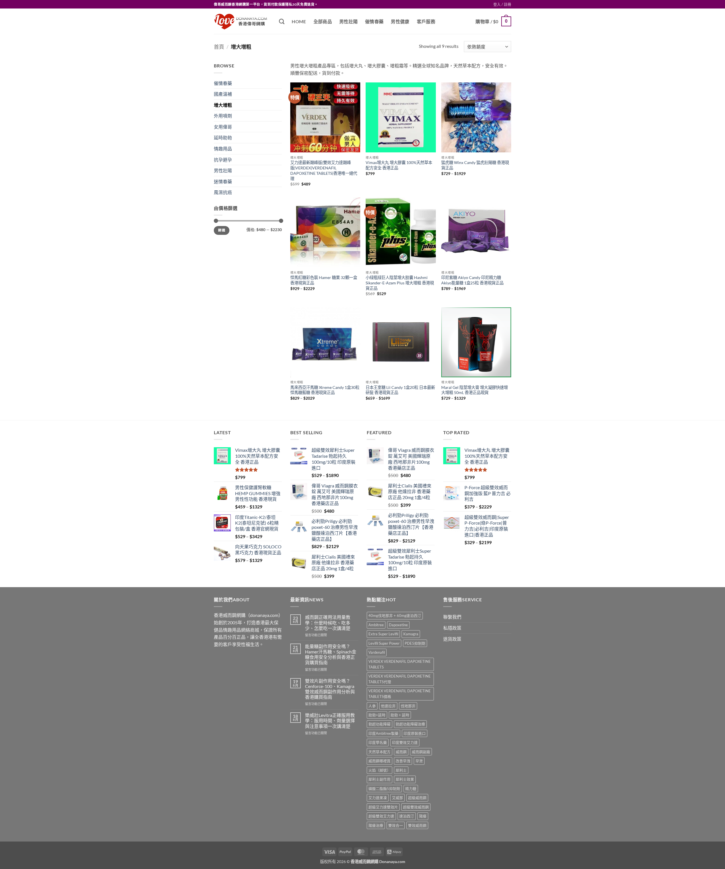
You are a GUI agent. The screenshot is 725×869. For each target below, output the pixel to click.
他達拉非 (388, 706)
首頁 (219, 47)
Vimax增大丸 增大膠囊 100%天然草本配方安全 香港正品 (399, 165)
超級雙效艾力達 (381, 816)
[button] (502, 4)
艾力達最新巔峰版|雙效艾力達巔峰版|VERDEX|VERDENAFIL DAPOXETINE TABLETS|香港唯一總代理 (323, 170)
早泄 (419, 761)
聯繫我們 (452, 616)
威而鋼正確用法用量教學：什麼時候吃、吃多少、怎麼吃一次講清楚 (327, 622)
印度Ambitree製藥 (383, 733)
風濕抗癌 (223, 192)
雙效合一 (395, 825)
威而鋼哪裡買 (379, 761)
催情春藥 (374, 21)
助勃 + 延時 (400, 715)
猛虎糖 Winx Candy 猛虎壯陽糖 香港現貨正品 (475, 165)
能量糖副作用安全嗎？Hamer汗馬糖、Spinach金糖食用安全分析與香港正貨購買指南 (330, 654)
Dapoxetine (398, 625)
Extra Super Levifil (383, 634)
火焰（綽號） (379, 770)
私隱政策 (452, 628)
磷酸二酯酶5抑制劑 (384, 788)
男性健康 (400, 21)
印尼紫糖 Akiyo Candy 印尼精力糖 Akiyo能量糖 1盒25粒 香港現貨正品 (472, 280)
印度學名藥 (377, 742)
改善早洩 (403, 761)
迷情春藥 (223, 181)
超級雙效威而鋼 (416, 807)
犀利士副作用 (379, 779)
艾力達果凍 (377, 797)
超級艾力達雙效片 (383, 807)
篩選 (221, 230)
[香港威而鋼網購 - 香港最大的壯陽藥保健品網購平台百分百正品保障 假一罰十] (242, 21)
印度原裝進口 (415, 733)
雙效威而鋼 (417, 825)
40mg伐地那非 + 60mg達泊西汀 (394, 615)
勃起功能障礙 (379, 724)
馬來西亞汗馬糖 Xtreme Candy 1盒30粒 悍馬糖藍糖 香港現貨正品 (324, 390)
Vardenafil (376, 652)
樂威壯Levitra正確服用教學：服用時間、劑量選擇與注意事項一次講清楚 (330, 720)
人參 (372, 706)
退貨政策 (452, 639)
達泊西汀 (406, 816)
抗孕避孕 (223, 159)
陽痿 (423, 816)
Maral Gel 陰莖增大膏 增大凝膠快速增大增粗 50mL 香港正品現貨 (474, 390)
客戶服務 (426, 21)
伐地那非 (408, 706)
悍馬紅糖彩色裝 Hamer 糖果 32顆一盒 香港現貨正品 (323, 280)
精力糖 (410, 788)
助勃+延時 (376, 715)
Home (299, 21)
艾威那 (397, 797)
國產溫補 (223, 94)
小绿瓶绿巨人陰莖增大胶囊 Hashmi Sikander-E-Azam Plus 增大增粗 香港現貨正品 (400, 282)
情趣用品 (223, 148)
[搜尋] (281, 21)
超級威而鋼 (417, 797)
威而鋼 (401, 751)
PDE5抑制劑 (415, 643)
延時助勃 (223, 137)
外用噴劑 (223, 115)
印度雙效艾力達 (405, 742)
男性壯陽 (348, 21)
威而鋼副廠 (421, 751)
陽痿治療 (375, 825)
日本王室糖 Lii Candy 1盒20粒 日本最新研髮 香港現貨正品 (400, 390)
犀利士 (401, 770)
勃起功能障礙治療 (410, 724)
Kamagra (410, 634)
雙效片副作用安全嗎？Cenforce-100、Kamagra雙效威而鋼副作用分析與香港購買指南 (330, 689)
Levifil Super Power (384, 643)
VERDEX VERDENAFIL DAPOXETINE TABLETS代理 (399, 679)
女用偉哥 (223, 126)
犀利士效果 (405, 779)
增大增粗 (223, 105)
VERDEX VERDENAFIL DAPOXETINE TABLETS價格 (399, 694)
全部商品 (323, 21)
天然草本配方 (379, 751)
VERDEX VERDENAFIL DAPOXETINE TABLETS (399, 664)
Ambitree (376, 625)
